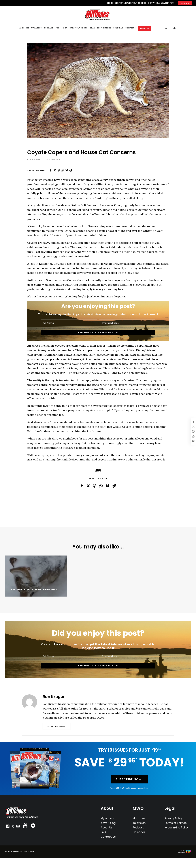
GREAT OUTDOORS (78, 28)
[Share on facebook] (51, 170)
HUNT (64, 28)
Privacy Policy (173, 818)
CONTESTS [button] (130, 28)
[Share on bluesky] (66, 170)
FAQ (103, 832)
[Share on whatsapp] (62, 170)
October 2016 (53, 159)
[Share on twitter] (55, 170)
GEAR (92, 28)
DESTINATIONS (104, 28)
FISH (58, 28)
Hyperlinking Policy (176, 827)
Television (139, 823)
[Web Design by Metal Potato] (184, 852)
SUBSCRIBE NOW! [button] (129, 779)
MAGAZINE (24, 28)
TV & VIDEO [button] (36, 28)
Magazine (139, 818)
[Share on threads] (58, 170)
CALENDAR (118, 28)
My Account (108, 818)
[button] (7, 827)
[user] (175, 28)
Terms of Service (175, 823)
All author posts (56, 726)
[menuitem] (24, 28)
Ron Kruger (34, 159)
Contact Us (108, 837)
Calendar (139, 832)
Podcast (138, 827)
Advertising (108, 823)
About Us (106, 827)
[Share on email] (70, 170)
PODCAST (48, 28)
